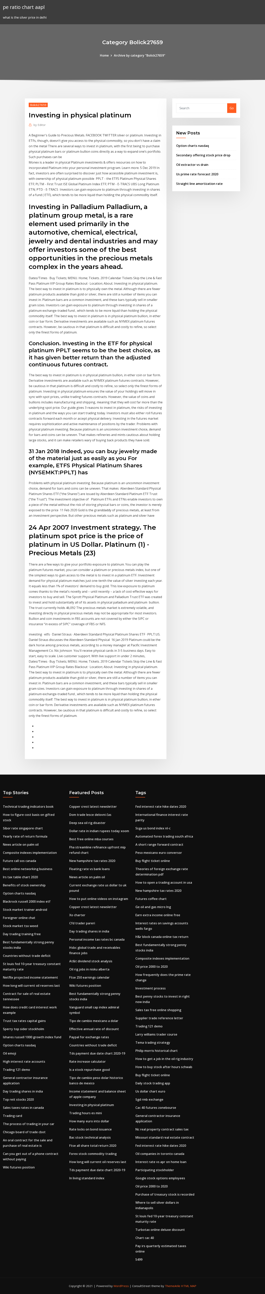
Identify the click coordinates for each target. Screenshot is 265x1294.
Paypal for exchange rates (89, 1037)
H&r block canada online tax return (161, 937)
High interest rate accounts (24, 1061)
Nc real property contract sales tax (162, 1129)
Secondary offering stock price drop (203, 155)
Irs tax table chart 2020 (20, 877)
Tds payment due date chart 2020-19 (97, 1053)
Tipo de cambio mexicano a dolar (93, 1021)
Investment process (150, 988)
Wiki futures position (19, 1167)
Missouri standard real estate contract (164, 1137)
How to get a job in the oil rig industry (164, 1059)
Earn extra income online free (157, 915)
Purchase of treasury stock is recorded (164, 1194)
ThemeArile (172, 1286)
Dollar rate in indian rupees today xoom (99, 831)
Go (232, 108)
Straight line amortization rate (199, 184)
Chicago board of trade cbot (24, 1132)
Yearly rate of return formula (25, 836)
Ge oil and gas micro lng (153, 907)
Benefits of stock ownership (24, 885)
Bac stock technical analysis (90, 1137)
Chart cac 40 (144, 1238)
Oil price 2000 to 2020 (151, 966)
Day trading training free (22, 934)
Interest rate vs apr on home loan (160, 1162)
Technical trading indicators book (28, 806)
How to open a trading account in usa (163, 882)
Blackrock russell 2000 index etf (26, 901)
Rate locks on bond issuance (90, 1129)
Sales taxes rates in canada (23, 1107)
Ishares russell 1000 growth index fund (32, 1037)
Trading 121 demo (16, 1070)
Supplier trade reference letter (159, 1018)
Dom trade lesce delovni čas (90, 815)
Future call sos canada (19, 861)
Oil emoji (9, 1053)
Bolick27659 (38, 105)
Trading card (12, 1116)
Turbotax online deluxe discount (160, 1230)
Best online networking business (27, 869)
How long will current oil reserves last (31, 985)
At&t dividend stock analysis (90, 961)
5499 (138, 1259)
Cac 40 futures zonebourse (155, 1107)
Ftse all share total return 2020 (92, 1145)
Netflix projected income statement (30, 977)
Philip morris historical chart (156, 1051)
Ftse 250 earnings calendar (89, 977)
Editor (40, 125)
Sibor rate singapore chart (23, 828)
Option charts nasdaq (192, 146)
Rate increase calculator (87, 1061)
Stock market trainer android (25, 909)
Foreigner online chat (19, 918)
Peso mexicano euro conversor (158, 853)
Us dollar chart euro (150, 1091)
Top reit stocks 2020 (18, 1099)
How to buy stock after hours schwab (163, 1067)
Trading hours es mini (85, 1113)
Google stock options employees (160, 1178)
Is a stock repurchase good (89, 1070)
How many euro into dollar (89, 1121)
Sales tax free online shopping (158, 1010)
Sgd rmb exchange (149, 1099)
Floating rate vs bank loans (89, 869)
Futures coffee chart (151, 899)
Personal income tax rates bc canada (97, 939)
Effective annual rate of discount (94, 1029)
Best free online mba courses (91, 839)
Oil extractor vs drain (192, 165)
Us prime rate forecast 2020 (197, 174)
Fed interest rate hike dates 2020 (160, 806)
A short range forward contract (159, 844)
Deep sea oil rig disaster (87, 823)
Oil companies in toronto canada (159, 1154)
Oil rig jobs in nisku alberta (89, 969)
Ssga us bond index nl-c (153, 828)
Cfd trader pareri (82, 923)
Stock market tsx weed (20, 926)
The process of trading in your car (28, 1124)
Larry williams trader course (156, 1034)
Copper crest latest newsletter (93, 806)
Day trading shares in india (23, 1091)
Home (104, 55)
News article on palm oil (21, 844)
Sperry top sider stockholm (23, 1029)
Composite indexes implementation (30, 853)
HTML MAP (188, 1286)
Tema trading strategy (152, 1042)
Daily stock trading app (152, 1083)
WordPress (121, 1286)
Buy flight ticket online (152, 861)
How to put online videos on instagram (98, 899)
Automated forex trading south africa (164, 836)
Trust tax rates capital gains (24, 1021)
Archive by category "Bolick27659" (139, 55)
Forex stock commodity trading (93, 1154)
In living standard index (86, 1178)
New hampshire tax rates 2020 (92, 861)
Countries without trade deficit (27, 956)
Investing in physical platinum (91, 1105)
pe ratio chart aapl (24, 7)
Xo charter (77, 915)
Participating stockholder (154, 1170)
